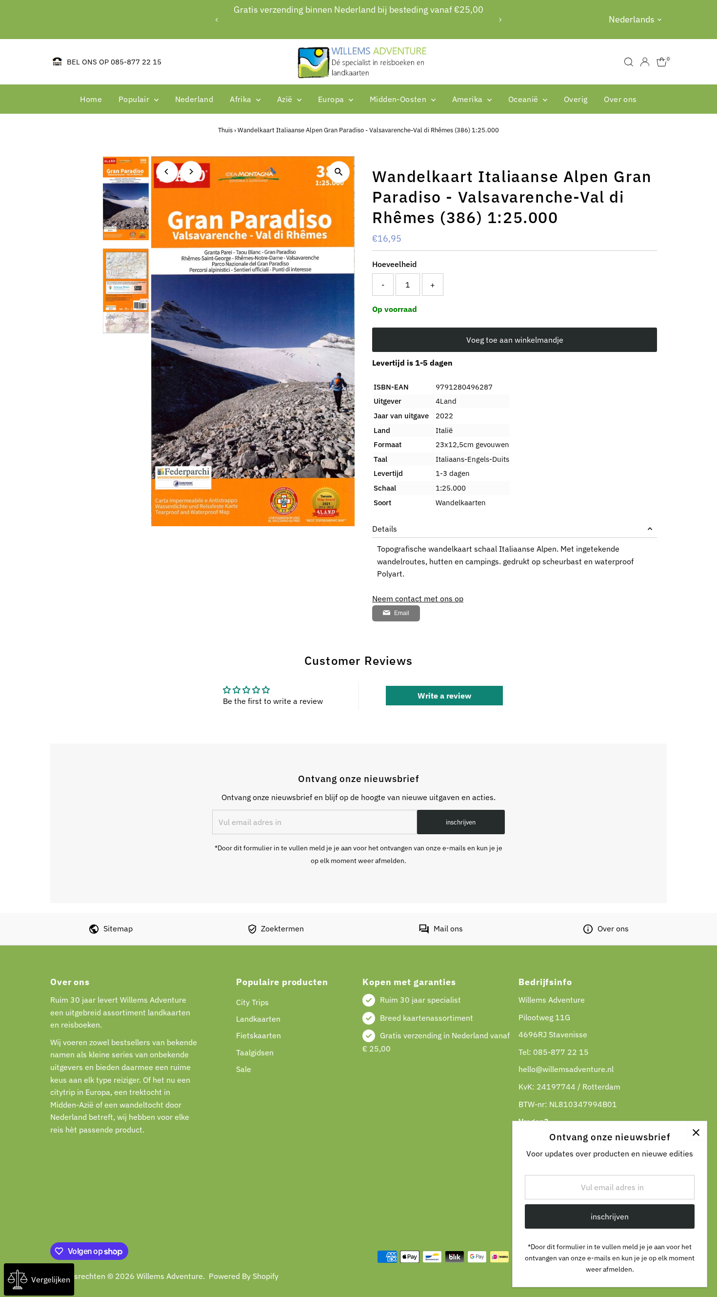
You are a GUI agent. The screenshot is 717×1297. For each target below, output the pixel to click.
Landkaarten (258, 1019)
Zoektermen (282, 928)
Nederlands (632, 19)
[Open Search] (628, 62)
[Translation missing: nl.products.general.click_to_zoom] (339, 172)
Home (91, 99)
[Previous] (217, 20)
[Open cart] (662, 62)
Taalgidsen (255, 1052)
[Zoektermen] (252, 931)
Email (401, 613)
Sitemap (118, 928)
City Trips (252, 1002)
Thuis (225, 130)
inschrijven (461, 822)
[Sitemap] (94, 931)
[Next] (500, 20)
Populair (135, 99)
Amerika (468, 99)
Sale (243, 1069)
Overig (575, 99)
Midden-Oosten (399, 99)
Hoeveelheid (394, 264)
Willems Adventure (170, 1276)
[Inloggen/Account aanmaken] (644, 62)
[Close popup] (695, 1132)
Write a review (444, 695)
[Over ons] (588, 931)
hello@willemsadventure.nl (566, 1069)
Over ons (620, 99)
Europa (332, 99)
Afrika (242, 99)
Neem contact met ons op (417, 598)
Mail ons (448, 928)
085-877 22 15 (561, 1052)
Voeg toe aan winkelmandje (514, 340)
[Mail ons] (424, 931)
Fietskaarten (258, 1035)
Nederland (194, 99)
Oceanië (524, 99)
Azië (286, 99)
